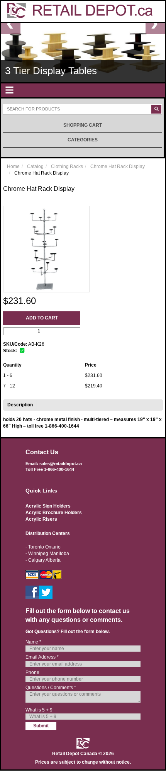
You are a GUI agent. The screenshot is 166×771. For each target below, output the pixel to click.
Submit (41, 726)
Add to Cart (42, 318)
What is (39, 710)
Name (33, 642)
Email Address (42, 657)
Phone (32, 672)
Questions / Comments (50, 687)
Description (20, 405)
